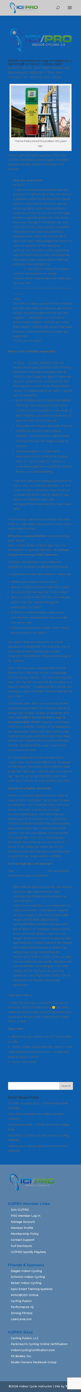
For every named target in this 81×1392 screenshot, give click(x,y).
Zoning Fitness (21, 1313)
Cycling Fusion (21, 1301)
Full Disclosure (21, 1246)
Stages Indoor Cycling (26, 1271)
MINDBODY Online (24, 1295)
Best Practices (53, 68)
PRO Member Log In (25, 1216)
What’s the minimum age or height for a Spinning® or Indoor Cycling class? (40, 62)
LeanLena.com (21, 1319)
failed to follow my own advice (46, 540)
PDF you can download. (49, 995)
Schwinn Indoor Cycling (28, 1277)
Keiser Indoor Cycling (26, 1283)
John (15, 68)
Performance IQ (22, 1307)
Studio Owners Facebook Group (33, 1362)
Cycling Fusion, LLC (25, 1338)
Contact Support (22, 1240)
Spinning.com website (31, 871)
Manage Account (23, 1222)
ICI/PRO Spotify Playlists (28, 1252)
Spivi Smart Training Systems (31, 1289)
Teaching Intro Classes (45, 77)
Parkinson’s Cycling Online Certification (39, 1344)
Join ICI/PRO (20, 1209)
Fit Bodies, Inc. (21, 1356)
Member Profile (22, 1228)
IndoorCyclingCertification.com (33, 1350)
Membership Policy (25, 1234)
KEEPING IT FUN (42, 72)
